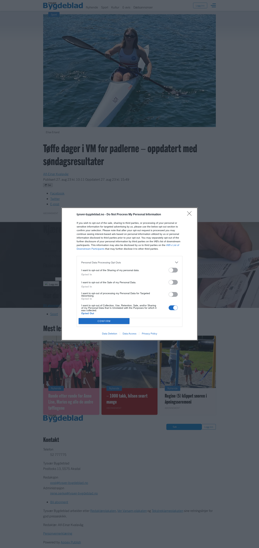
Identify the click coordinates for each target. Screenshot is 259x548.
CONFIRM (104, 321)
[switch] (173, 270)
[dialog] (129, 274)
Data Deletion (109, 333)
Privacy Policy (149, 333)
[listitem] (129, 262)
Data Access (129, 333)
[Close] (190, 214)
